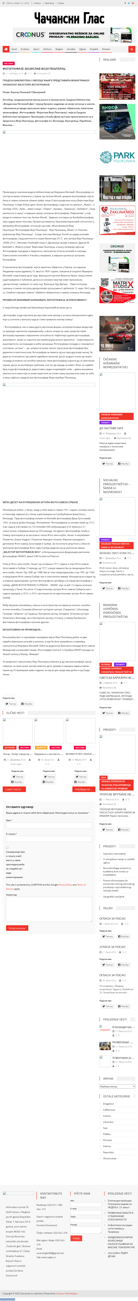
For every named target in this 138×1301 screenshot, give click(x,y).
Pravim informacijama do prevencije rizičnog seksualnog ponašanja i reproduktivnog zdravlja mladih (118, 885)
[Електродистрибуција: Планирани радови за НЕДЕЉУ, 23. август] (105, 1028)
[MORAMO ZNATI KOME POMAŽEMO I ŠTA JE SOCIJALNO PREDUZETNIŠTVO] (117, 516)
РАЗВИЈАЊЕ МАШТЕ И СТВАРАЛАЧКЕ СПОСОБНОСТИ (120, 1216)
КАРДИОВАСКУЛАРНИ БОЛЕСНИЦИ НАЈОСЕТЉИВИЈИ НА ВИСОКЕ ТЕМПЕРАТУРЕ (121, 1242)
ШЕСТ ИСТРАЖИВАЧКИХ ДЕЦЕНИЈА (16, 789)
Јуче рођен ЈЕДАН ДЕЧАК (118, 1254)
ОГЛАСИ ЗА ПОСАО (112, 919)
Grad (14, 49)
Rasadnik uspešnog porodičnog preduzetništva (115, 611)
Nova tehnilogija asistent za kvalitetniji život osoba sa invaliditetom (117, 871)
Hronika (71, 49)
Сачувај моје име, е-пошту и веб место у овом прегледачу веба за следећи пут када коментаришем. (15, 864)
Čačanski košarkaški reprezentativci (115, 363)
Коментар (11, 894)
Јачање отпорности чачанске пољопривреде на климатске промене (116, 785)
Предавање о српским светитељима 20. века (56, 754)
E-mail (73, 1209)
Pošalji (76, 1238)
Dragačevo (108, 1103)
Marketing (49, 3)
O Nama (37, 3)
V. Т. (79, 764)
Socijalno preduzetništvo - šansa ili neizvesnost (116, 486)
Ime (72, 1201)
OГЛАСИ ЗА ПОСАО (112, 947)
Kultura (47, 49)
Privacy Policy (65, 884)
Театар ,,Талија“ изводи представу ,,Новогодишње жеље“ (31, 754)
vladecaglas (16, 764)
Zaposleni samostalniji (114, 853)
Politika (106, 1134)
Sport (36, 49)
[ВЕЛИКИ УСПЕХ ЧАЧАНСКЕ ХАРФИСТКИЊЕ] (80, 730)
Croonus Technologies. (67, 1293)
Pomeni (106, 49)
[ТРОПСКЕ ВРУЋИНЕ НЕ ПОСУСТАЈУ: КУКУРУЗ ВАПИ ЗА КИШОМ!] (117, 754)
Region (59, 49)
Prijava (61, 3)
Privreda (107, 1140)
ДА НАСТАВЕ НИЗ (111, 428)
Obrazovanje (109, 1158)
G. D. (47, 764)
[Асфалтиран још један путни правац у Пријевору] (105, 1061)
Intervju (105, 664)
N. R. (118, 1050)
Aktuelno (10, 747)
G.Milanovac (109, 1109)
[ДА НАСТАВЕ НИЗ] (117, 392)
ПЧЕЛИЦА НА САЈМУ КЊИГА (85, 789)
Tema (73, 1217)
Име (9, 820)
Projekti (94, 49)
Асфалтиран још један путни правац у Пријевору (120, 1228)
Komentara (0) (43, 73)
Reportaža (108, 1152)
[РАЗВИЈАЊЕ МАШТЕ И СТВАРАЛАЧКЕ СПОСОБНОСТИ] (105, 1046)
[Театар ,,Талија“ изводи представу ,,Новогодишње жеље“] (17, 730)
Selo (103, 777)
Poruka (73, 1225)
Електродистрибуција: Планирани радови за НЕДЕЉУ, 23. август (120, 1204)
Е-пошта (11, 834)
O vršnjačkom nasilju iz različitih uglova (119, 861)
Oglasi (82, 49)
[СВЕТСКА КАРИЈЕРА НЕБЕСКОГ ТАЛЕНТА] (117, 641)
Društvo (25, 49)
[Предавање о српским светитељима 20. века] (49, 730)
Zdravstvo (108, 1122)
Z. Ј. (30, 73)
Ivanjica (107, 1115)
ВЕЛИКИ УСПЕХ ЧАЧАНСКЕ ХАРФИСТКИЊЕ (89, 754)
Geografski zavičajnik (113, 896)
